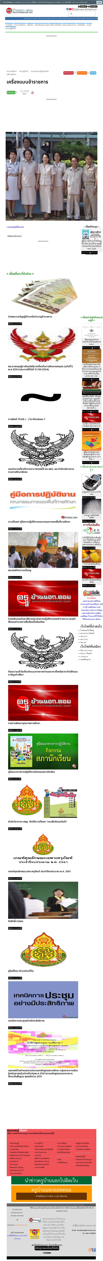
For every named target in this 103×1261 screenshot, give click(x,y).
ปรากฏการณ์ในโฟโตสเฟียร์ (91, 516)
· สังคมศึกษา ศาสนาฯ (41, 1161)
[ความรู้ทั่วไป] (10, 28)
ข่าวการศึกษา (12, 71)
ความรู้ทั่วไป (23, 71)
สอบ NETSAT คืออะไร (87, 633)
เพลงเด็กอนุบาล (85, 659)
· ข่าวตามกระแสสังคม (64, 1146)
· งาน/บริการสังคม (63, 1149)
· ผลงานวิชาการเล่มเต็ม (83, 1162)
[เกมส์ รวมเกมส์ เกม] (89, 24)
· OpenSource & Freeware (19, 1155)
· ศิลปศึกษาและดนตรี (41, 1164)
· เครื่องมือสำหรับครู (82, 1165)
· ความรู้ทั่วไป (38, 1143)
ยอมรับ (99, 2)
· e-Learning (14, 1149)
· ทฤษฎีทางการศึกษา (82, 1143)
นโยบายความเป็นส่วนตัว (80, 2)
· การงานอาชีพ (39, 1167)
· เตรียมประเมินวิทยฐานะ (83, 1159)
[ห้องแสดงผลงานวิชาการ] (69, 24)
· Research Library (16, 1167)
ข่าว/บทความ (82, 72)
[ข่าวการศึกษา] (20, 24)
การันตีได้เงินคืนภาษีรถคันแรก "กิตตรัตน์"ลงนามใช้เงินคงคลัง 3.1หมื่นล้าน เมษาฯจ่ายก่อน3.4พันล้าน (91, 541)
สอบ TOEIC (84, 639)
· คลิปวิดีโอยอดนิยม (63, 1152)
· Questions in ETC (16, 1170)
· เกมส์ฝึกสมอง (61, 1162)
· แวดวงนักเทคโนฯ (15, 1173)
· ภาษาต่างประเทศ (40, 1152)
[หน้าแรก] (9, 24)
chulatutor (84, 656)
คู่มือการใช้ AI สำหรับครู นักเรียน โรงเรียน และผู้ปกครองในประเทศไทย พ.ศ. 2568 (91, 245)
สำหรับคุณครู (68, 72)
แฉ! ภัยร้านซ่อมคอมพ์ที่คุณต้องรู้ (91, 580)
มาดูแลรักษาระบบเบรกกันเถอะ (91, 493)
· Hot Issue (13, 1164)
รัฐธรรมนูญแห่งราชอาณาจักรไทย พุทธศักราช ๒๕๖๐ (91, 341)
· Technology (14, 1143)
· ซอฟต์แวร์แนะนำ (15, 1158)
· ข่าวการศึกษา (61, 1143)
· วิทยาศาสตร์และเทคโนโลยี (43, 1149)
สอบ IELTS (83, 636)
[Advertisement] (51, 51)
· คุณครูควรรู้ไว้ (80, 1156)
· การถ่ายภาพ (13, 1161)
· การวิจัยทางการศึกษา (83, 1149)
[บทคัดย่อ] (81, 24)
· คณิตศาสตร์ (38, 1146)
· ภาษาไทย (37, 1155)
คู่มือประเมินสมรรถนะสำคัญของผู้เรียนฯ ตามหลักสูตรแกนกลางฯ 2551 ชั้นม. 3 (91, 455)
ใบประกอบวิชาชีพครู (87, 630)
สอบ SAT (83, 642)
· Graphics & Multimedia (19, 1152)
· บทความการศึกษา (81, 1146)
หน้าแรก (93, 72)
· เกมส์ (58, 1159)
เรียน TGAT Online (86, 650)
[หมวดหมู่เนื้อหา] (55, 24)
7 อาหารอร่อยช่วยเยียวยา (91, 564)
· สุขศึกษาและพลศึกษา (42, 1158)
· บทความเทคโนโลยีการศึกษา (19, 1146)
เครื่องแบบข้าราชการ (14, 236)
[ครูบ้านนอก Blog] (30, 24)
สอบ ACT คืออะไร (86, 653)
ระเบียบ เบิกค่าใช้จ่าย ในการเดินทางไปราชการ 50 (92, 424)
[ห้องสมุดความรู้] (41, 24)
